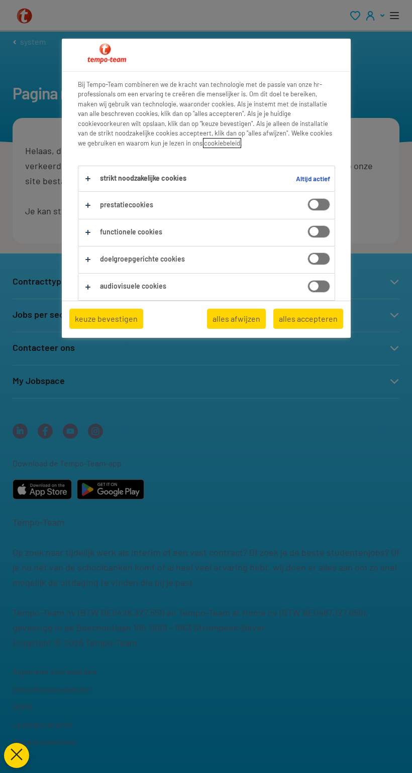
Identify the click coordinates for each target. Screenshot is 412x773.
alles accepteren (308, 318)
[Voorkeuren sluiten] (16, 755)
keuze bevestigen (106, 318)
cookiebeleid (222, 143)
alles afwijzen (236, 318)
